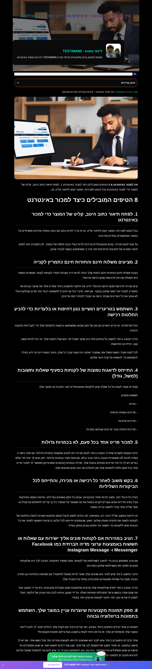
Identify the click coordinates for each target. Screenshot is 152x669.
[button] (18, 83)
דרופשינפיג (121, 92)
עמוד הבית (133, 92)
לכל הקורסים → (52, 664)
